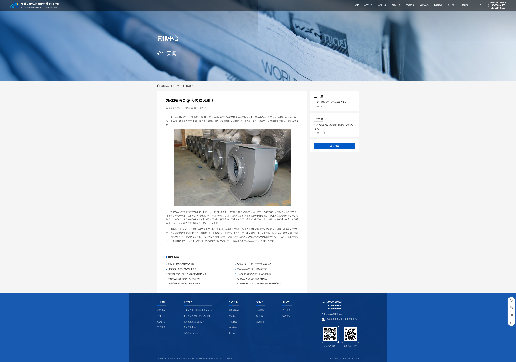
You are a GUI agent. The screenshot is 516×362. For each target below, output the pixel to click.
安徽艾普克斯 (174, 108)
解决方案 (233, 302)
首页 (172, 86)
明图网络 (228, 358)
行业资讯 (260, 316)
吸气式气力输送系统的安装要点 (182, 269)
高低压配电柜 (190, 327)
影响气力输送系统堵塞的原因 (181, 264)
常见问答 (260, 321)
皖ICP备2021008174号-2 (349, 358)
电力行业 (233, 327)
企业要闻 (190, 86)
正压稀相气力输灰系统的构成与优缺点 (254, 274)
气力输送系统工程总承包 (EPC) (198, 310)
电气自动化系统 (191, 333)
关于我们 (161, 302)
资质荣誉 (161, 321)
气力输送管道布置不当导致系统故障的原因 (187, 274)
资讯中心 (180, 86)
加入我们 (287, 302)
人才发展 (286, 310)
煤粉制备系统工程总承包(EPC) (197, 316)
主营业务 (188, 302)
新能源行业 (234, 310)
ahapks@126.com (334, 314)
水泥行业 (233, 321)
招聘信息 (286, 316)
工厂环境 (161, 327)
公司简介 (161, 310)
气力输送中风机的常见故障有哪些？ (253, 279)
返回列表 (334, 146)
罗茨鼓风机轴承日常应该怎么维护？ (184, 283)
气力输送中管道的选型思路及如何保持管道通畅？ (259, 283)
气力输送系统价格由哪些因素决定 (252, 269)
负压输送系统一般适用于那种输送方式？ (255, 264)
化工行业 (233, 333)
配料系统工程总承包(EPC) (195, 321)
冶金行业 (233, 316)
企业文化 (161, 316)
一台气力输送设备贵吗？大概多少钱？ (185, 279)
